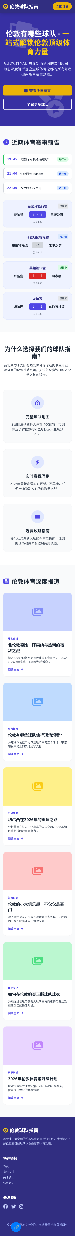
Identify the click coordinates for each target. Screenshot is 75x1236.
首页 (6, 1166)
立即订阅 (62, 6)
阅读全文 (13, 669)
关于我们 (8, 1177)
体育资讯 (8, 1183)
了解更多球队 (37, 104)
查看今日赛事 (40, 90)
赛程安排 (8, 1172)
